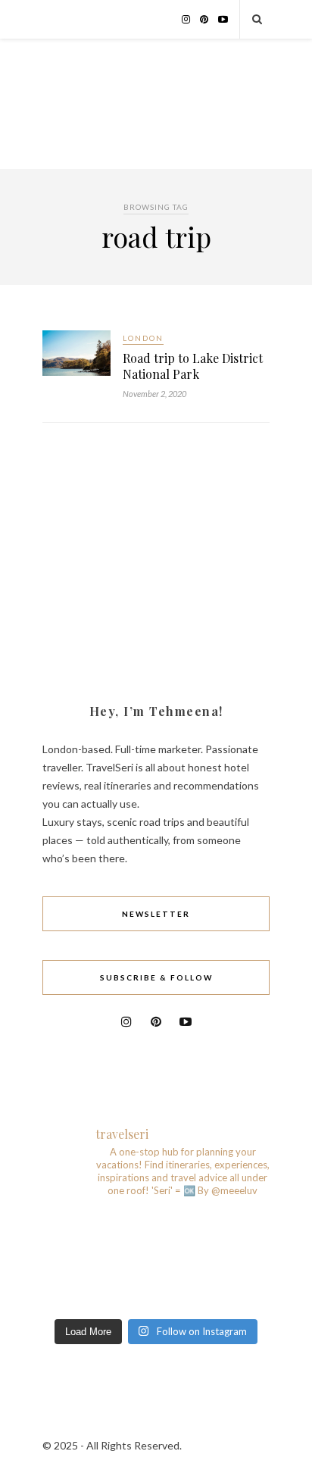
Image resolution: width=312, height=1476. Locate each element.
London (143, 337)
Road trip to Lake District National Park (193, 366)
